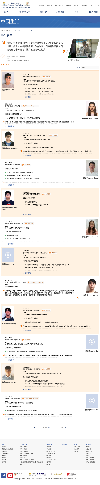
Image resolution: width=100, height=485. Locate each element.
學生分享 (48, 449)
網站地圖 (16, 479)
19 (46, 427)
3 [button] (6, 64)
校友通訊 (76, 449)
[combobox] (90, 67)
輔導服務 (48, 457)
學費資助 (22, 464)
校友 (77, 11)
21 (52, 427)
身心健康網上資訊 (51, 460)
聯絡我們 (84, 5)
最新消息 (59, 11)
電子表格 (41, 5)
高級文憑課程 (5, 453)
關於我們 (93, 11)
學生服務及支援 (50, 451)
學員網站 (49, 5)
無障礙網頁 (39, 479)
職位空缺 (76, 5)
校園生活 (43, 11)
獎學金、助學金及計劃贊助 (27, 460)
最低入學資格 (23, 447)
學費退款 (22, 457)
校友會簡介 (77, 447)
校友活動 (76, 451)
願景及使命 (89, 451)
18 (43, 427)
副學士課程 (5, 451)
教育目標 (88, 453)
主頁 (2, 30)
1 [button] (1, 64)
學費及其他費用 (24, 455)
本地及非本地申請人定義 (26, 453)
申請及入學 (24, 11)
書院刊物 (4, 462)
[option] (50, 50)
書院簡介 (88, 447)
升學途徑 (4, 455)
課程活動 (4, 460)
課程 (6, 11)
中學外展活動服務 (90, 462)
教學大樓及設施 (90, 460)
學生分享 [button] (17, 30)
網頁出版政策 (30, 479)
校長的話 (88, 449)
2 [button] (3, 64)
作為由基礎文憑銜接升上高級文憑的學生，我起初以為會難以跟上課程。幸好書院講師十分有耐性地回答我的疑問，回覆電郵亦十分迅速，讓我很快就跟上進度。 (35, 46)
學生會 (48, 464)
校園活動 (48, 447)
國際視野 (48, 462)
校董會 (88, 455)
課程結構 (4, 447)
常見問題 (68, 5)
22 (56, 427)
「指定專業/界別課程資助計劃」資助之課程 (31, 462)
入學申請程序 (23, 449)
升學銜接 (4, 457)
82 (62, 427)
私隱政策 (22, 479)
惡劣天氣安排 (59, 5)
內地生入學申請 (24, 451)
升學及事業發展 (50, 453)
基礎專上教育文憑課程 (7, 449)
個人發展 (48, 455)
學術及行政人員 (90, 457)
